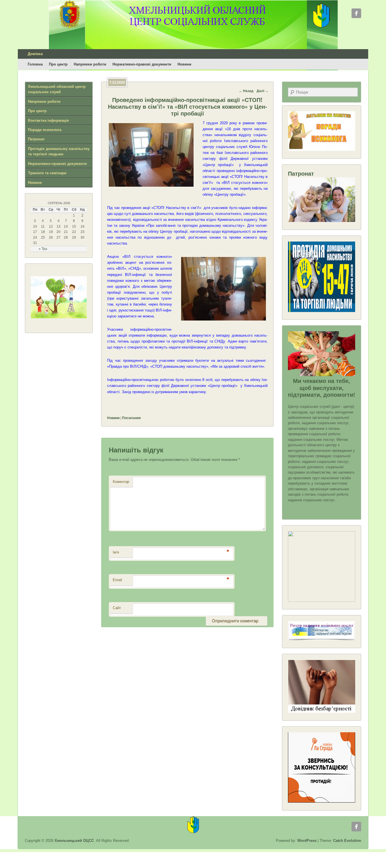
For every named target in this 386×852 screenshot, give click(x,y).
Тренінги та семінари (47, 173)
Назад (246, 91)
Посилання (131, 418)
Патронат (36, 139)
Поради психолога (44, 130)
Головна (35, 64)
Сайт (117, 608)
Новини (184, 64)
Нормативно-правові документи (141, 64)
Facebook (356, 13)
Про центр (58, 64)
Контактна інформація (48, 120)
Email (117, 580)
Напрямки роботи (90, 64)
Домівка (35, 54)
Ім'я (116, 552)
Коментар (121, 482)
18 (43, 232)
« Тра (43, 249)
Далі (262, 91)
